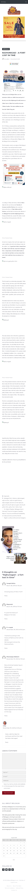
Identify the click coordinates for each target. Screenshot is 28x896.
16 (24, 848)
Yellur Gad (18, 507)
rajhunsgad (5, 502)
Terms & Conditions (10, 888)
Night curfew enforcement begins (15, 518)
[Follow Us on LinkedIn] (12, 869)
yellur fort (12, 507)
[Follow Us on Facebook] (3, 869)
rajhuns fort (5, 500)
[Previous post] (2, 540)
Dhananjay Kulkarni (12, 656)
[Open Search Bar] (26, 2)
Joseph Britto (10, 583)
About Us (9, 886)
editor (7, 59)
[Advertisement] (14, 479)
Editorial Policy (19, 888)
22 (20, 850)
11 (7, 848)
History (14, 498)
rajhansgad (20, 498)
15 (20, 848)
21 (17, 850)
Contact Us (14, 890)
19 (10, 850)
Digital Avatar (14, 882)
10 (3, 848)
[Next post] (26, 558)
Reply (5, 595)
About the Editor (17, 886)
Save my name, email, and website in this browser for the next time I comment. (14, 786)
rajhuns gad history (16, 500)
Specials (6, 49)
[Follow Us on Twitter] (6, 869)
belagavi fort (8, 498)
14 (17, 848)
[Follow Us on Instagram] (9, 869)
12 (10, 848)
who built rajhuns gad (12, 505)
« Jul (14, 859)
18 (7, 850)
